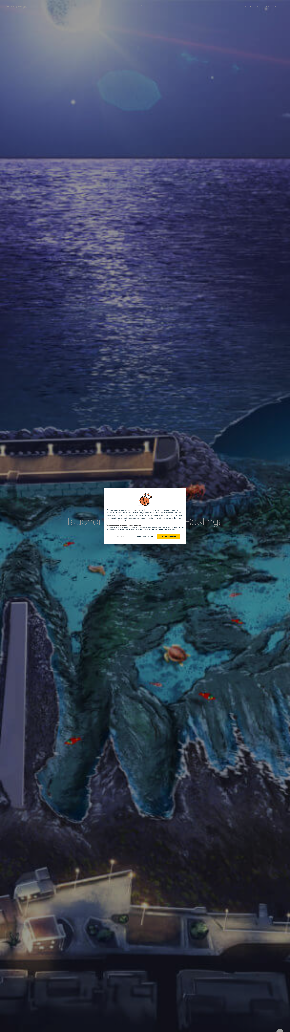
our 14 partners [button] (133, 510)
